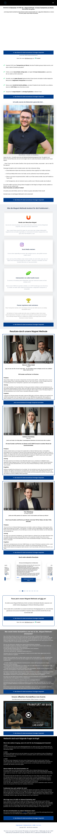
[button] (19, 592)
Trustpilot (24, 812)
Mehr (18, 577)
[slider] (8, 357)
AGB (34, 825)
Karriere (38, 825)
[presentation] (5, 574)
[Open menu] (53, 2)
